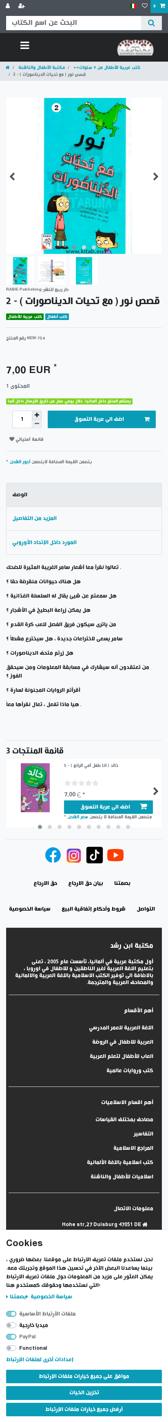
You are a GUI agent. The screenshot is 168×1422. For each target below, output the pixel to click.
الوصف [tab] (19, 495)
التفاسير (143, 1134)
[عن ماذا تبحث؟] (151, 23)
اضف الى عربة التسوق (99, 419)
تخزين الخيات (84, 1393)
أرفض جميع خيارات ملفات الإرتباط (84, 1409)
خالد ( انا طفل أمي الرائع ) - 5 (91, 765)
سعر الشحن (77, 817)
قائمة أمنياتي (29, 439)
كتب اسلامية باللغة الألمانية (120, 1163)
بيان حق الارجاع (85, 883)
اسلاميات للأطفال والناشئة (122, 1177)
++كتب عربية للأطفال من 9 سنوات (106, 67)
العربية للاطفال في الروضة (122, 1042)
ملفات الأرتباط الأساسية (47, 1314)
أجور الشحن (19, 462)
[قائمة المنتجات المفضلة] (144, 6)
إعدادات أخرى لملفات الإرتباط (39, 1360)
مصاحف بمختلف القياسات (124, 1120)
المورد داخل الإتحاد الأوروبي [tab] (44, 543)
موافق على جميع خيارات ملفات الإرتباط (84, 1376)
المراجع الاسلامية (133, 1148)
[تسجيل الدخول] (8, 6)
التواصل (146, 909)
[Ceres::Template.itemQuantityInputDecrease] (37, 424)
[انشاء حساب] (22, 6)
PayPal (27, 1337)
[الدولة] (133, 6)
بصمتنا (18, 1297)
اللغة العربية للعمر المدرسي (121, 1028)
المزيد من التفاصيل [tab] (34, 518)
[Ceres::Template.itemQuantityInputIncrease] (37, 415)
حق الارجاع (45, 883)
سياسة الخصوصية (50, 1297)
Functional (33, 1348)
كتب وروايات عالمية (129, 1071)
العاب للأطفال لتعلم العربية (121, 1056)
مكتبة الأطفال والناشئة (41, 67)
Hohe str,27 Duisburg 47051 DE (102, 1225)
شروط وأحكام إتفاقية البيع (94, 909)
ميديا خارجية (33, 1325)
